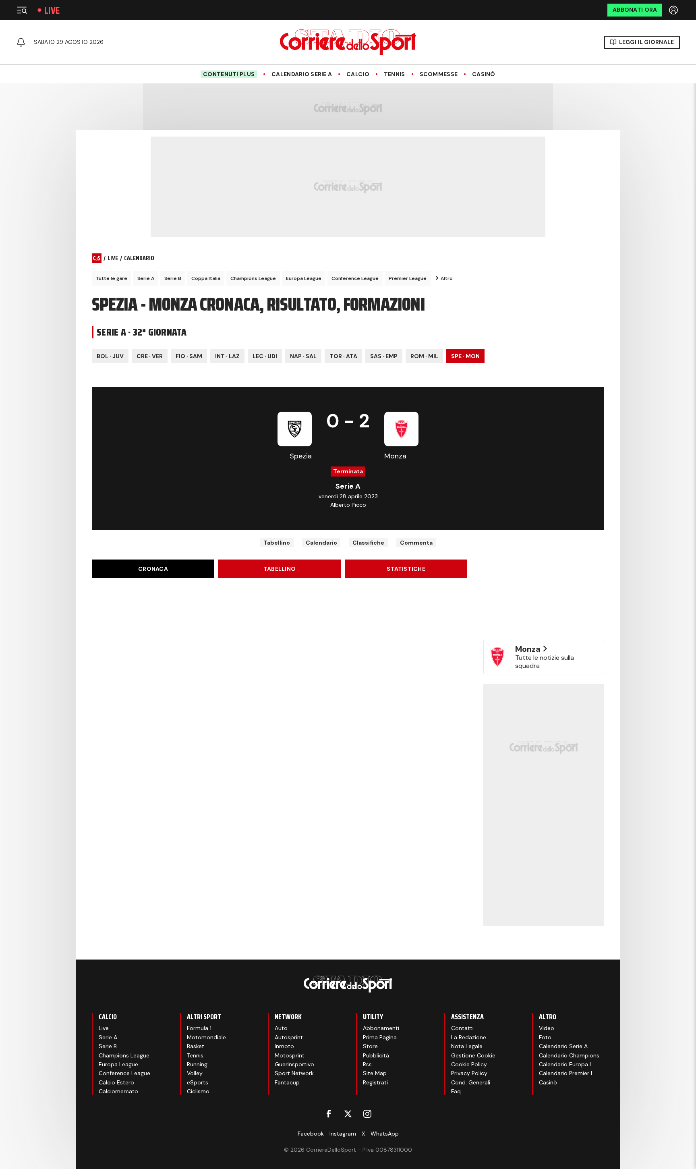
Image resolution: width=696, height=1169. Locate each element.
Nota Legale (467, 1046)
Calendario (321, 542)
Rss (367, 1064)
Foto (545, 1037)
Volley (195, 1073)
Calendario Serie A (301, 74)
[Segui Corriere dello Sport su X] (348, 1114)
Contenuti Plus (229, 74)
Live (52, 10)
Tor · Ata (343, 356)
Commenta (416, 542)
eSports (197, 1082)
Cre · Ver (150, 356)
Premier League (408, 278)
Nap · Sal (303, 356)
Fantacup (287, 1082)
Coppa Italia (205, 278)
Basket (195, 1046)
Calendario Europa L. (566, 1064)
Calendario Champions (569, 1055)
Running (197, 1064)
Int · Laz (227, 356)
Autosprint (289, 1037)
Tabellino (276, 542)
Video (546, 1028)
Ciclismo (198, 1091)
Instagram (342, 1133)
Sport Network (294, 1073)
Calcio (357, 74)
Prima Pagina (380, 1037)
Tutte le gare (111, 278)
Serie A (145, 278)
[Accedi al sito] (674, 10)
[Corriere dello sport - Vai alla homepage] (348, 42)
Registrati (375, 1082)
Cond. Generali (470, 1082)
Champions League (253, 278)
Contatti (462, 1028)
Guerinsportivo (294, 1064)
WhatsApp (385, 1133)
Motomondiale (206, 1037)
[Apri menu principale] (21, 10)
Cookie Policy (469, 1064)
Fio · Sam (189, 356)
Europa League (303, 278)
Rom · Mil (424, 356)
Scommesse (439, 74)
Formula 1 (199, 1028)
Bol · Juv (110, 356)
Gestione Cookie (473, 1055)
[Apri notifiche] (21, 42)
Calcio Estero (116, 1082)
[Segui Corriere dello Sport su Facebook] (329, 1114)
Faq (456, 1091)
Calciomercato (118, 1091)
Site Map (375, 1073)
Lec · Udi (265, 356)
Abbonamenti (381, 1028)
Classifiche (368, 542)
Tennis (394, 74)
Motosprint (289, 1055)
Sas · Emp (384, 356)
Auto (281, 1028)
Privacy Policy (469, 1073)
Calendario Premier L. (567, 1073)
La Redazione (468, 1037)
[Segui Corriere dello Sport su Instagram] (367, 1114)
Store (370, 1046)
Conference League (355, 278)
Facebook (311, 1133)
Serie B (172, 278)
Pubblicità (376, 1055)
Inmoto (284, 1046)
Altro (447, 278)
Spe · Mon (465, 356)
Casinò (483, 74)
